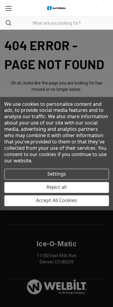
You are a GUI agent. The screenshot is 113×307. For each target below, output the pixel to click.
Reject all (56, 187)
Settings (56, 174)
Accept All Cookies (56, 200)
